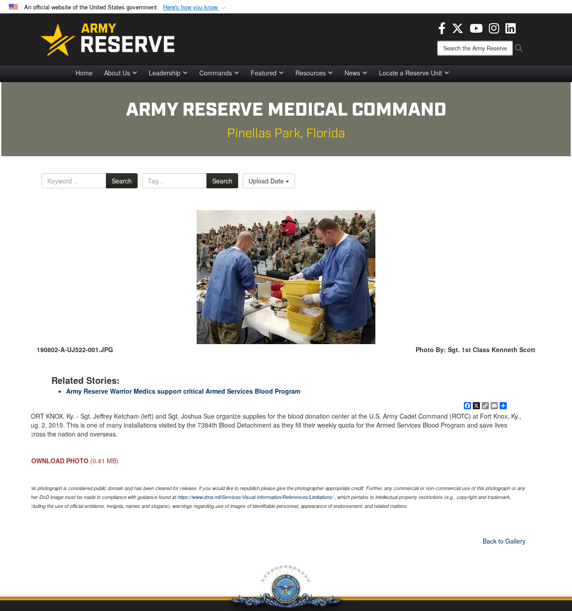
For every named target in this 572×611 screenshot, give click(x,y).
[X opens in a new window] (457, 27)
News (352, 72)
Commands (215, 72)
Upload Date (267, 180)
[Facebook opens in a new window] (442, 27)
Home (84, 72)
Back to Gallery (504, 540)
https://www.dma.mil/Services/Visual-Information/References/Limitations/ (255, 497)
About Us (117, 72)
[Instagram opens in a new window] (494, 27)
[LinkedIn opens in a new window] (510, 27)
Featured (264, 72)
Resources (310, 72)
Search (122, 180)
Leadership (165, 72)
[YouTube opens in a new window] (476, 27)
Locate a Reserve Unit (410, 72)
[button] (195, 7)
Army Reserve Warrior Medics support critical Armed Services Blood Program (183, 391)
